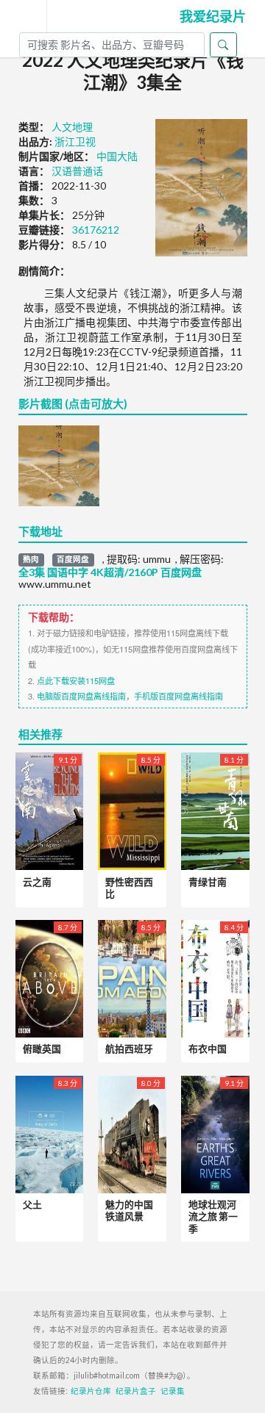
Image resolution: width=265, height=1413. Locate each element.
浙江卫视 (75, 141)
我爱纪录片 (213, 16)
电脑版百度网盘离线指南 (81, 696)
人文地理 (72, 127)
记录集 (172, 1391)
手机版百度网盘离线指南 (178, 696)
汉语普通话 (77, 171)
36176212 (95, 229)
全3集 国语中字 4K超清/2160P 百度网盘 (110, 572)
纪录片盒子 (136, 1391)
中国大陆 (117, 156)
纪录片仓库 (91, 1391)
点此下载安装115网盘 (76, 680)
